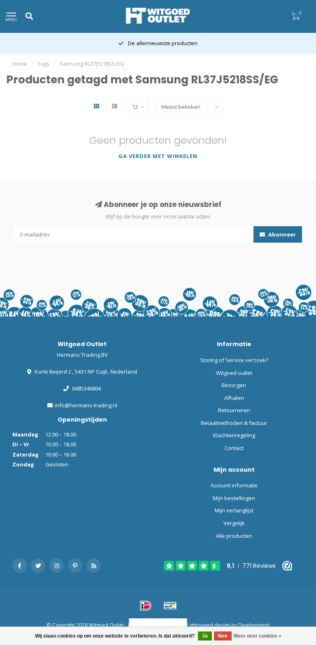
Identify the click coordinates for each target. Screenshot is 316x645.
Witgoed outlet (234, 372)
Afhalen (234, 398)
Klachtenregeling (234, 435)
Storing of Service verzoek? (234, 360)
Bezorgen (234, 385)
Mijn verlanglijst (234, 510)
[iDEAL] (145, 605)
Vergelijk (234, 523)
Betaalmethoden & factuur (234, 423)
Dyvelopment (254, 625)
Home (19, 63)
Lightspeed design (208, 625)
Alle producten (234, 535)
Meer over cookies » (257, 636)
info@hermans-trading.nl (86, 405)
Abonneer (281, 234)
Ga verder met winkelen (158, 156)
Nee (223, 636)
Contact (234, 448)
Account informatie (234, 485)
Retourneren (234, 410)
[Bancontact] (170, 605)
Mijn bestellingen (234, 498)
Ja (205, 636)
